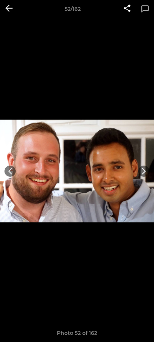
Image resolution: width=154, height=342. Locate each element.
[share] (127, 9)
